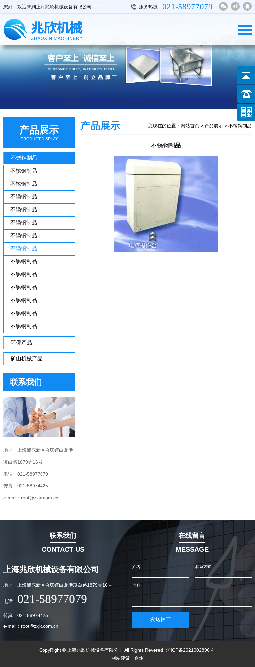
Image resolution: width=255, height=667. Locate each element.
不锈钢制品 (24, 158)
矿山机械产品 (26, 358)
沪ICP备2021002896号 (190, 650)
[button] (243, 54)
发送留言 (160, 619)
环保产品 (21, 342)
